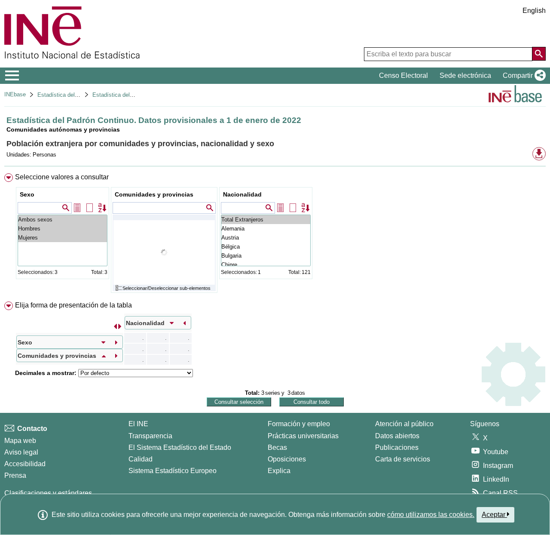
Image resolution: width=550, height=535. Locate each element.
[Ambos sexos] (62, 219)
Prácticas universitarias (303, 436)
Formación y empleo (299, 423)
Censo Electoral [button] (403, 75)
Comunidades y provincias (154, 194)
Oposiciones (287, 459)
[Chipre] (265, 264)
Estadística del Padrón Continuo (77, 95)
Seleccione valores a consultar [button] (62, 177)
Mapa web (20, 440)
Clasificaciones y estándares (48, 493)
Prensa (15, 475)
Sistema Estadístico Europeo (172, 470)
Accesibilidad (25, 463)
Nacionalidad (242, 194)
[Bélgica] (265, 246)
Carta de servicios (402, 459)
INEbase (15, 94)
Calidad (140, 459)
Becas (277, 447)
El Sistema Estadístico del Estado (179, 447)
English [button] (534, 10)
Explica (279, 470)
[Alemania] (265, 228)
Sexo (27, 194)
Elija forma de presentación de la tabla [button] (73, 305)
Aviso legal (21, 452)
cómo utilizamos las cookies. (430, 514)
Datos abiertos (397, 436)
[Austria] (265, 237)
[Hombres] (62, 228)
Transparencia (150, 436)
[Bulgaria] (265, 255)
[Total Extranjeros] (265, 219)
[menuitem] (275, 235)
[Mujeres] (62, 237)
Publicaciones (397, 447)
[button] (522, 75)
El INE (138, 423)
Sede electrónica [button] (465, 75)
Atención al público (404, 423)
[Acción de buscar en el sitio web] (539, 54)
